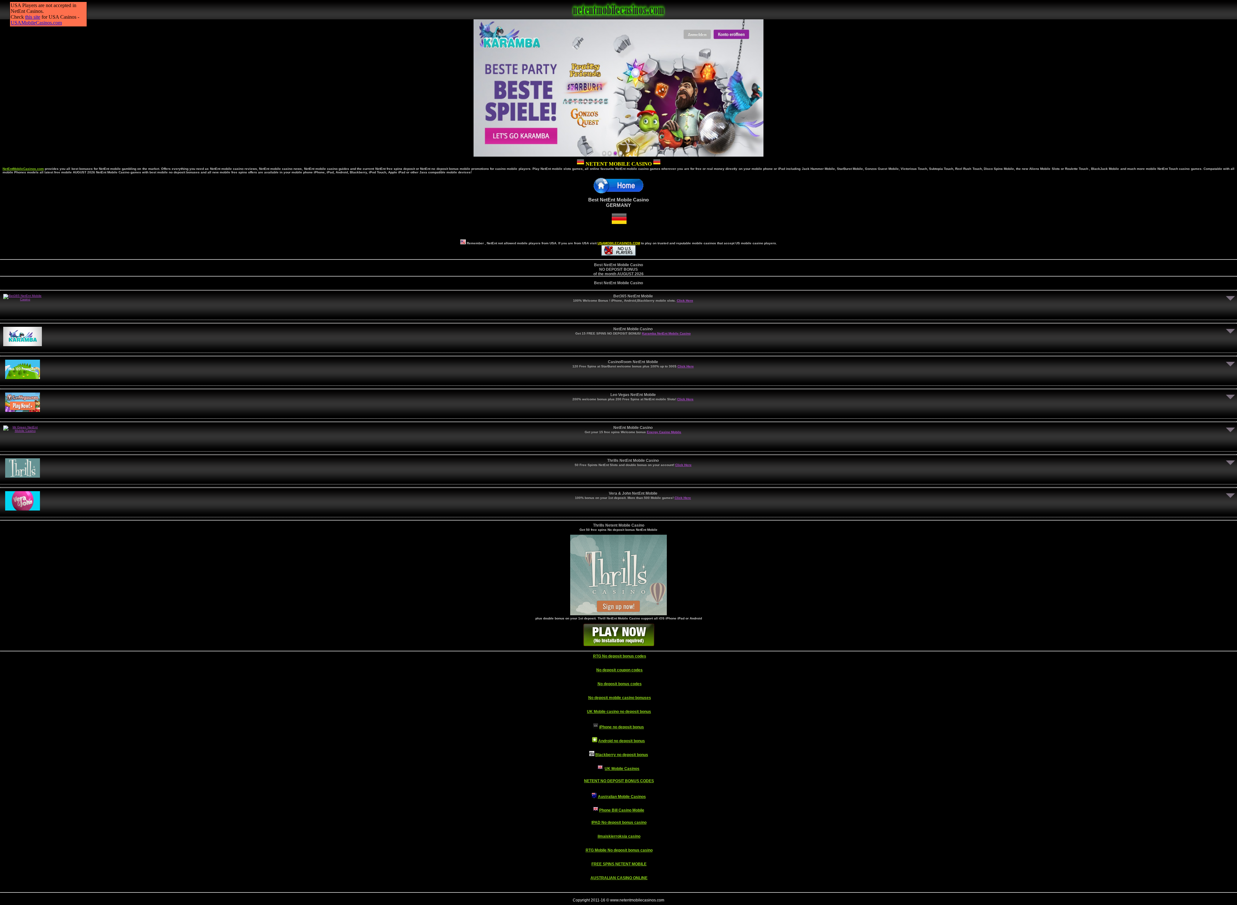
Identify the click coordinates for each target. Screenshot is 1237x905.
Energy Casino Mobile (664, 432)
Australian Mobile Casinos (622, 796)
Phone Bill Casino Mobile (621, 810)
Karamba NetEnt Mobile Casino (666, 333)
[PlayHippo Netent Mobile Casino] (618, 613)
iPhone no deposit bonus (621, 727)
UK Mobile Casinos (622, 768)
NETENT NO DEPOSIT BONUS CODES (619, 781)
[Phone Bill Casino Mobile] (595, 810)
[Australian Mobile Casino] (594, 796)
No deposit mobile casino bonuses (619, 698)
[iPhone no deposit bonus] (595, 727)
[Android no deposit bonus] (594, 741)
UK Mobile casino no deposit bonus (619, 711)
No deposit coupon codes (619, 670)
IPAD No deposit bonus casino (619, 822)
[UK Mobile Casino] (600, 768)
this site (32, 17)
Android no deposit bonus (621, 741)
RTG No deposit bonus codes (619, 656)
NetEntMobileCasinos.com (23, 168)
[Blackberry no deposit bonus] (591, 755)
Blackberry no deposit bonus (621, 755)
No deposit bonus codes (620, 684)
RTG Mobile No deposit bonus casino (619, 850)
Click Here (685, 300)
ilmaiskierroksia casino (619, 836)
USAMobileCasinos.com (36, 22)
